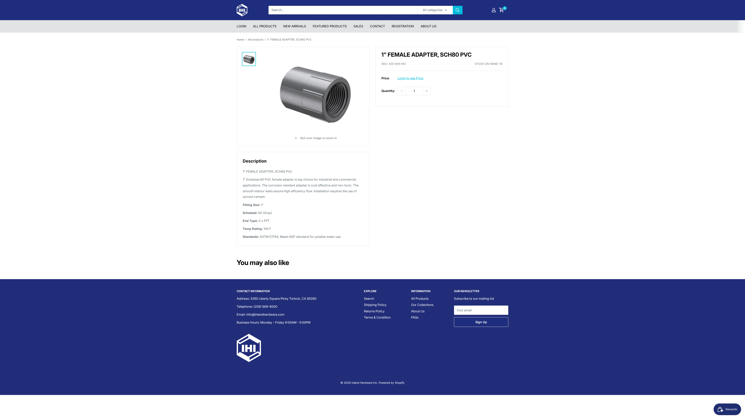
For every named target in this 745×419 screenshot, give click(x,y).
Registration (403, 26)
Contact (377, 26)
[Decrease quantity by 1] (402, 91)
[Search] (458, 10)
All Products (264, 26)
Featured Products (330, 26)
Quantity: (388, 91)
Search (369, 298)
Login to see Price (410, 78)
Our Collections (422, 305)
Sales (358, 26)
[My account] (494, 10)
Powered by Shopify (392, 382)
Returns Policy (374, 311)
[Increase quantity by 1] (427, 91)
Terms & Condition (377, 317)
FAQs (414, 317)
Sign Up (481, 322)
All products (255, 39)
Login (241, 26)
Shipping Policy (375, 305)
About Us (428, 26)
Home (240, 39)
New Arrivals (294, 26)
